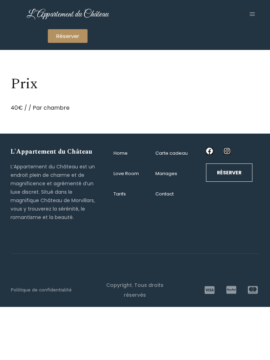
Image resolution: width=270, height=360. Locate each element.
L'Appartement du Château (67, 14)
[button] (68, 36)
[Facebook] (209, 151)
